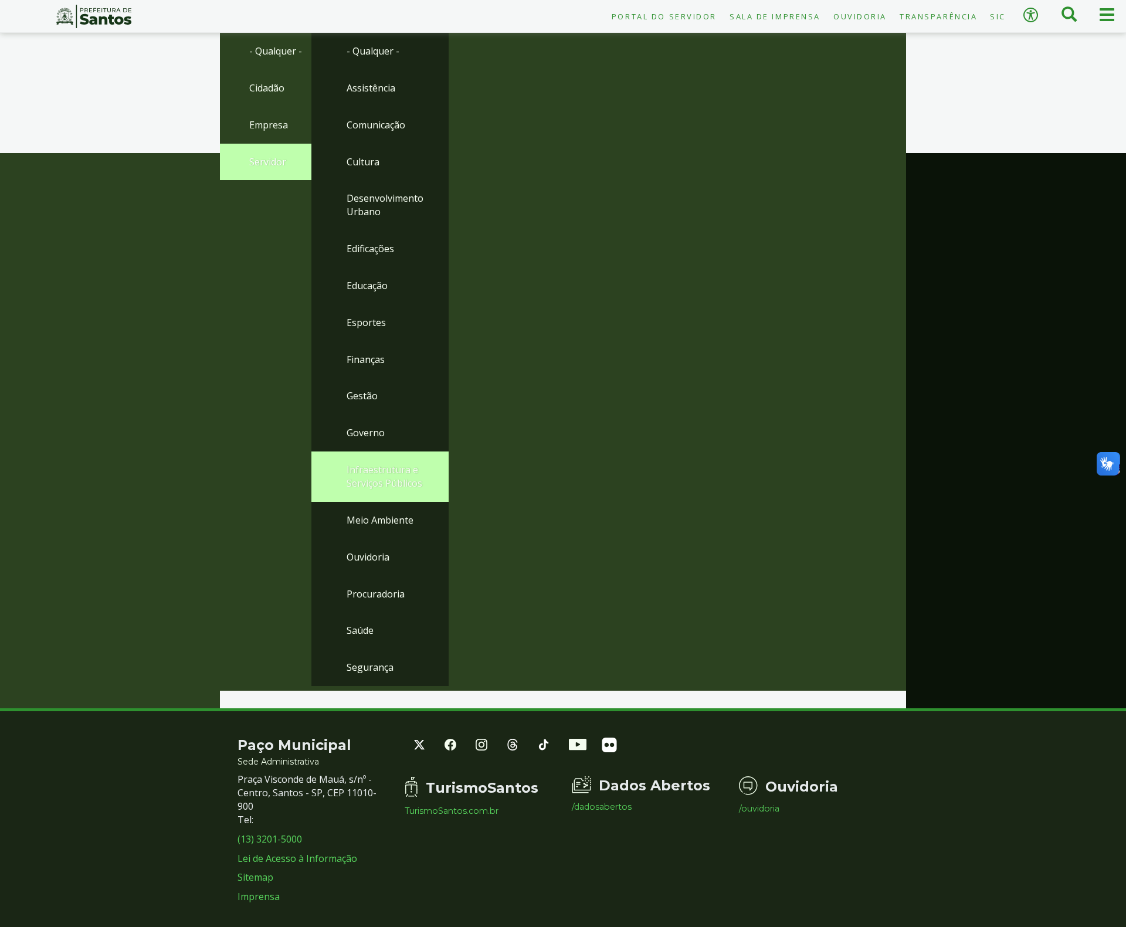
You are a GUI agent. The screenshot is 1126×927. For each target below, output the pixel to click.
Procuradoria (376, 594)
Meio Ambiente (380, 520)
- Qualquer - (275, 51)
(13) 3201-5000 (270, 839)
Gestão (362, 395)
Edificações (370, 248)
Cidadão (266, 88)
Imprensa (259, 896)
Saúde (360, 630)
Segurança (370, 667)
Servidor (267, 161)
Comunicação (376, 124)
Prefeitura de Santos (94, 16)
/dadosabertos (602, 807)
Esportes (366, 322)
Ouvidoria (860, 16)
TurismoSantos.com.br (451, 811)
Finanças (366, 359)
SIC (998, 16)
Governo (366, 432)
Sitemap (255, 877)
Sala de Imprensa (775, 16)
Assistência (371, 88)
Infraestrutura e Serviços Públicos (384, 476)
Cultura (363, 161)
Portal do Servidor (664, 16)
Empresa (268, 124)
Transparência (938, 16)
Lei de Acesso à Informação (297, 858)
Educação (367, 285)
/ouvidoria (759, 808)
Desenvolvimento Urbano (385, 205)
